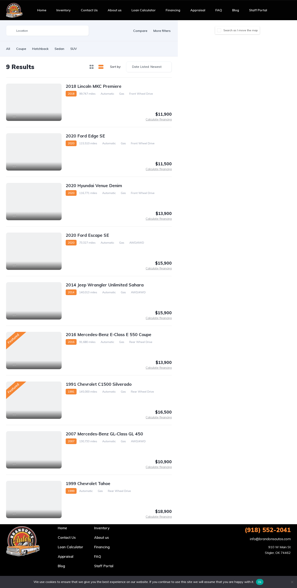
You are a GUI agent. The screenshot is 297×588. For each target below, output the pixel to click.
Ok (260, 582)
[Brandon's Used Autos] (14, 10)
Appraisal (197, 10)
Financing (173, 10)
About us (114, 10)
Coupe (21, 49)
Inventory (63, 10)
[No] (292, 582)
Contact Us (89, 10)
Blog (235, 10)
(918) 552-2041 (268, 530)
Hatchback (40, 49)
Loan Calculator (144, 10)
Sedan (59, 49)
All (8, 49)
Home (41, 10)
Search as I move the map (240, 30)
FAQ (218, 10)
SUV (73, 49)
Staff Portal (258, 10)
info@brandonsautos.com (270, 539)
